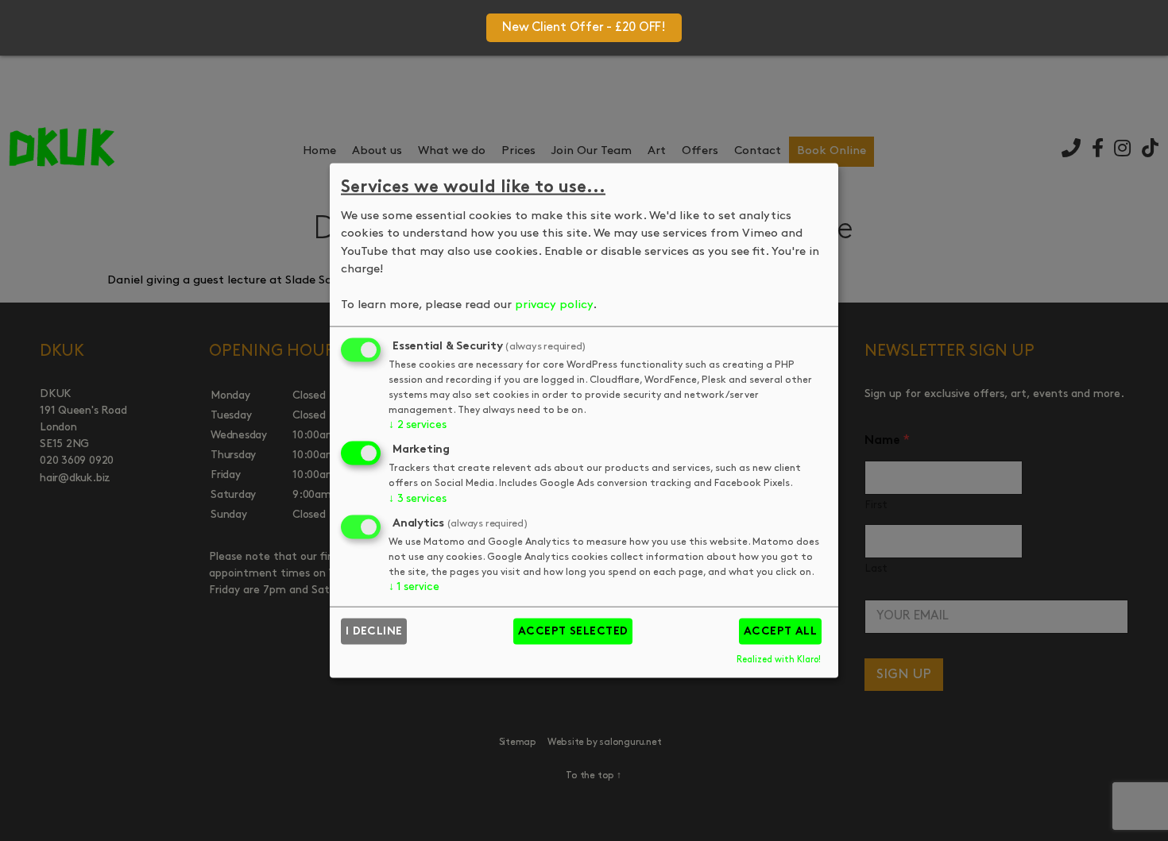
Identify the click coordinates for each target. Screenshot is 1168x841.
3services (417, 499)
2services (417, 425)
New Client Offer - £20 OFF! (584, 27)
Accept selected (573, 632)
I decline (374, 632)
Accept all (781, 632)
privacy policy (554, 305)
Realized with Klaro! (779, 659)
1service (414, 587)
